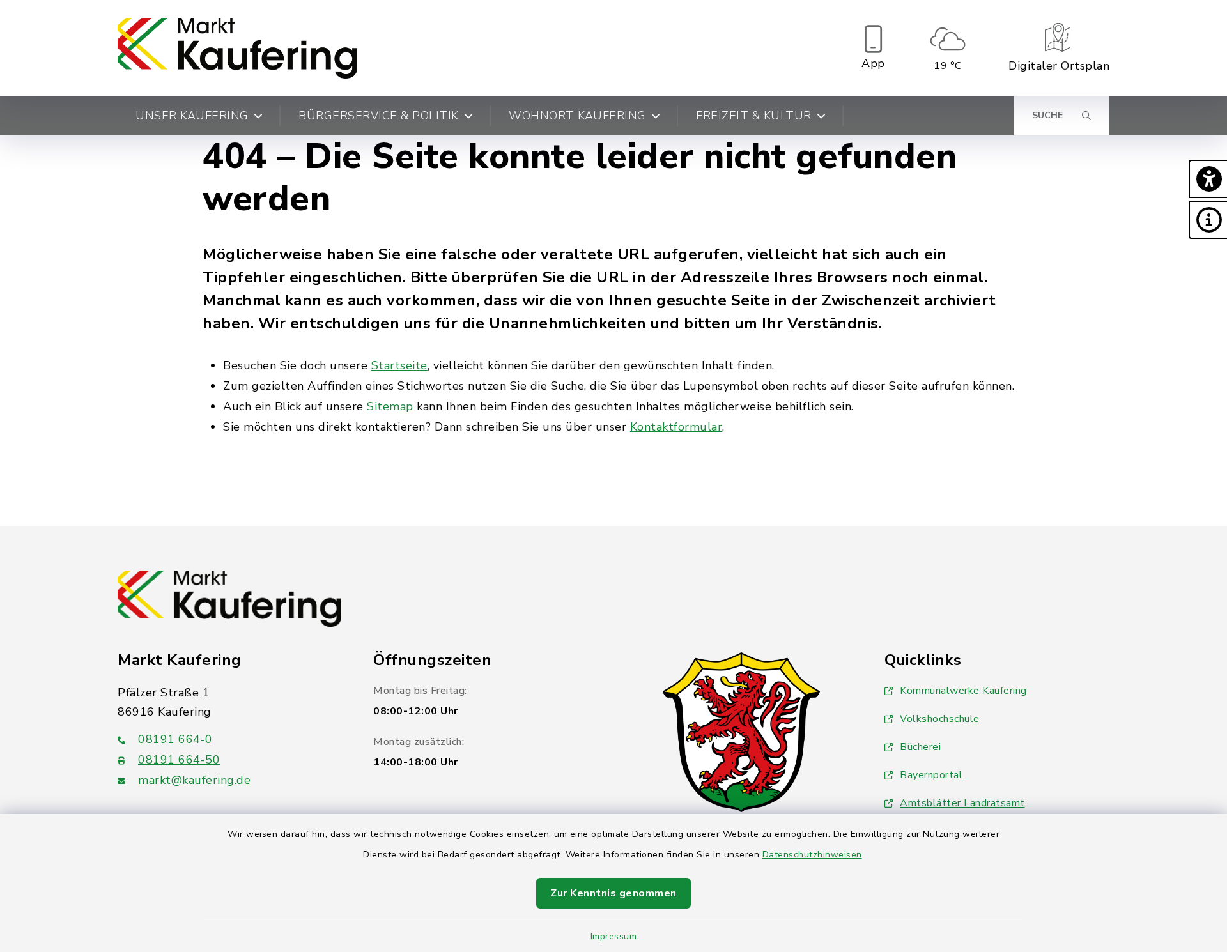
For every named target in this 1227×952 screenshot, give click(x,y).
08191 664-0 (175, 739)
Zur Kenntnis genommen (613, 893)
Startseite (399, 365)
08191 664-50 (179, 759)
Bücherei (920, 747)
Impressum (613, 936)
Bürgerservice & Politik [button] (378, 115)
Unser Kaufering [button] (192, 115)
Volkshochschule (940, 719)
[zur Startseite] (237, 47)
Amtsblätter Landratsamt (962, 803)
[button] (1208, 179)
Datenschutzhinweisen (812, 854)
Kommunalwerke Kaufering (963, 691)
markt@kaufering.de (194, 780)
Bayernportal (931, 775)
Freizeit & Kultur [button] (754, 115)
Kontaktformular (676, 426)
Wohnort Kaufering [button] (577, 115)
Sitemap (390, 406)
